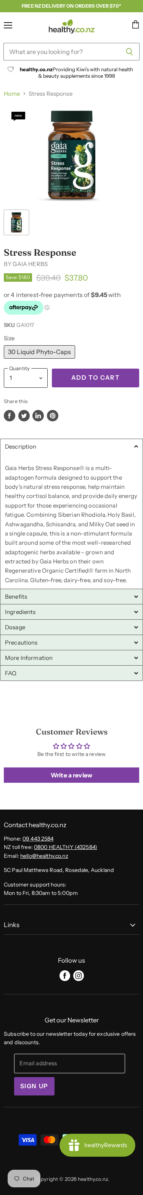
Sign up (34, 1086)
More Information (29, 658)
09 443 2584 (38, 838)
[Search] (129, 51)
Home (12, 93)
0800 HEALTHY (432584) (65, 847)
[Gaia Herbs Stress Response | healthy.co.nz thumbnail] (16, 222)
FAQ (10, 673)
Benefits (16, 596)
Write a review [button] (71, 775)
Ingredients (20, 612)
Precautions (21, 642)
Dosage (15, 627)
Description (21, 446)
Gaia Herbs (30, 264)
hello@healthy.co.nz (44, 855)
